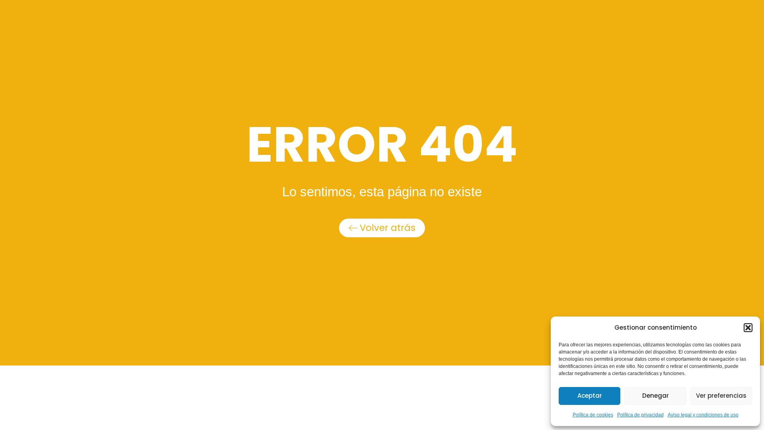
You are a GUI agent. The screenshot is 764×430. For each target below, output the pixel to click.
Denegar (655, 395)
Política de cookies (593, 415)
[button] (748, 328)
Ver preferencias (721, 395)
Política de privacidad (640, 415)
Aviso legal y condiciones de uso (703, 415)
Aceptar (589, 395)
